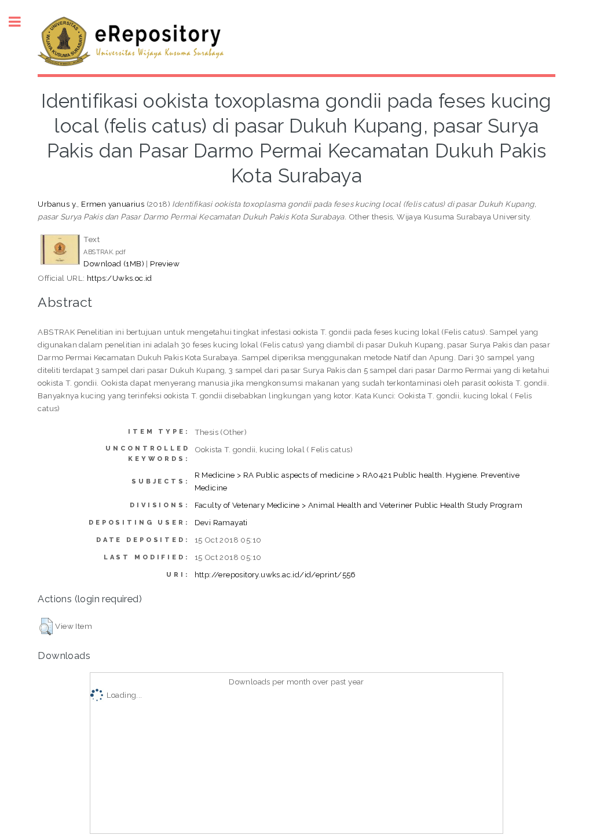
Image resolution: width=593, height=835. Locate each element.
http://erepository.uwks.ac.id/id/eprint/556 (275, 574)
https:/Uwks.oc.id (119, 278)
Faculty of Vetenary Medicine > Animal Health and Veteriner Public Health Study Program (358, 505)
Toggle (21, 21)
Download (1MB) (113, 263)
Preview (165, 263)
